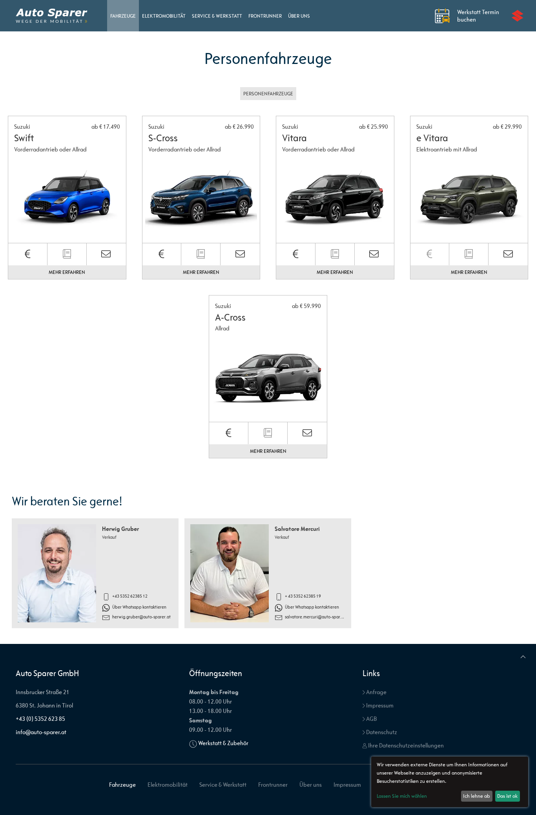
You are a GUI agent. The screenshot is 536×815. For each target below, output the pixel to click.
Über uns (299, 16)
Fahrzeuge (123, 16)
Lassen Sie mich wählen (402, 796)
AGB (371, 718)
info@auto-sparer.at (41, 732)
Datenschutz (381, 732)
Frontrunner (265, 16)
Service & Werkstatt (217, 16)
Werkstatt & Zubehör (223, 743)
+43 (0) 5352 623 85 (40, 718)
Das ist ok (507, 796)
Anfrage (376, 692)
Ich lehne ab (476, 796)
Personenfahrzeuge (268, 93)
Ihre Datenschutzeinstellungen (405, 745)
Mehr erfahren (67, 272)
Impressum (379, 705)
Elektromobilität (164, 16)
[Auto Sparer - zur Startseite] (51, 16)
